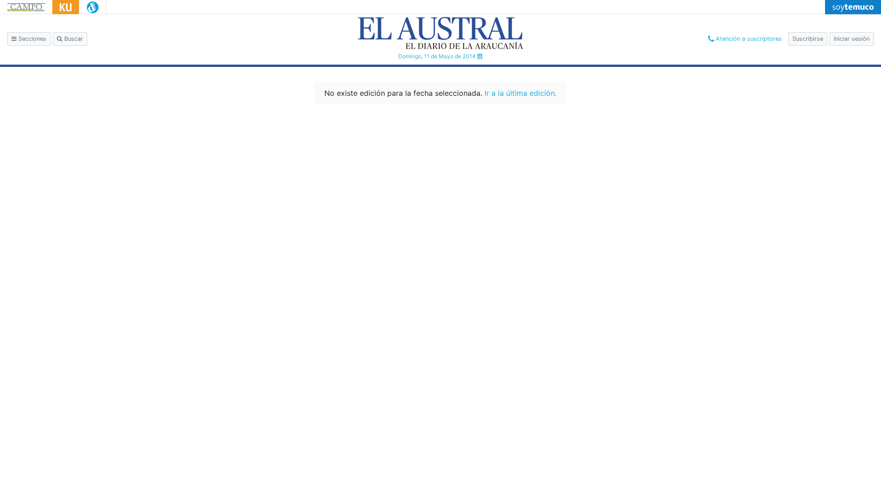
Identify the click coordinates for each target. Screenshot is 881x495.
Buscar (72, 38)
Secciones (31, 38)
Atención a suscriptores (748, 38)
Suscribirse (807, 38)
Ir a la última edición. (521, 93)
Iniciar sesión (852, 38)
